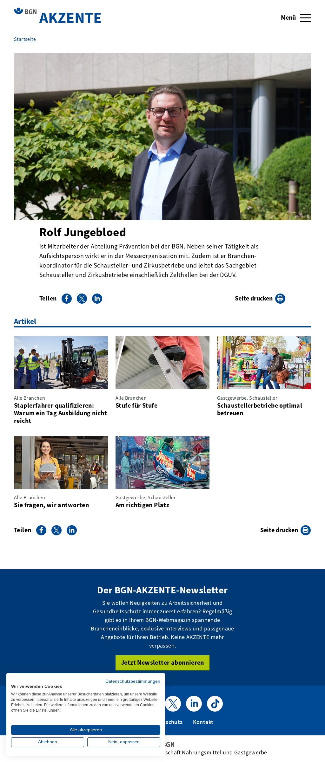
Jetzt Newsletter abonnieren (162, 662)
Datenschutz (166, 722)
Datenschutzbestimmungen (132, 681)
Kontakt (203, 722)
